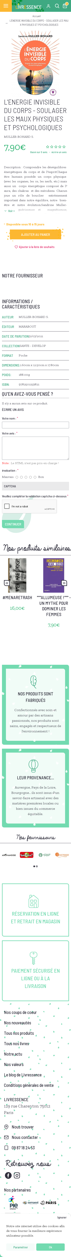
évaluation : (9, 470)
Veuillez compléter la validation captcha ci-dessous (34, 496)
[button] (7, 583)
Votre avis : (9, 433)
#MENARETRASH (17, 597)
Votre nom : (9, 418)
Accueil (37, 16)
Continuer (13, 524)
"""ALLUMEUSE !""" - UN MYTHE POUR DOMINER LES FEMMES (54, 606)
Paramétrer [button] (20, 1247)
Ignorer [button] (61, 1217)
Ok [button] (50, 1247)
